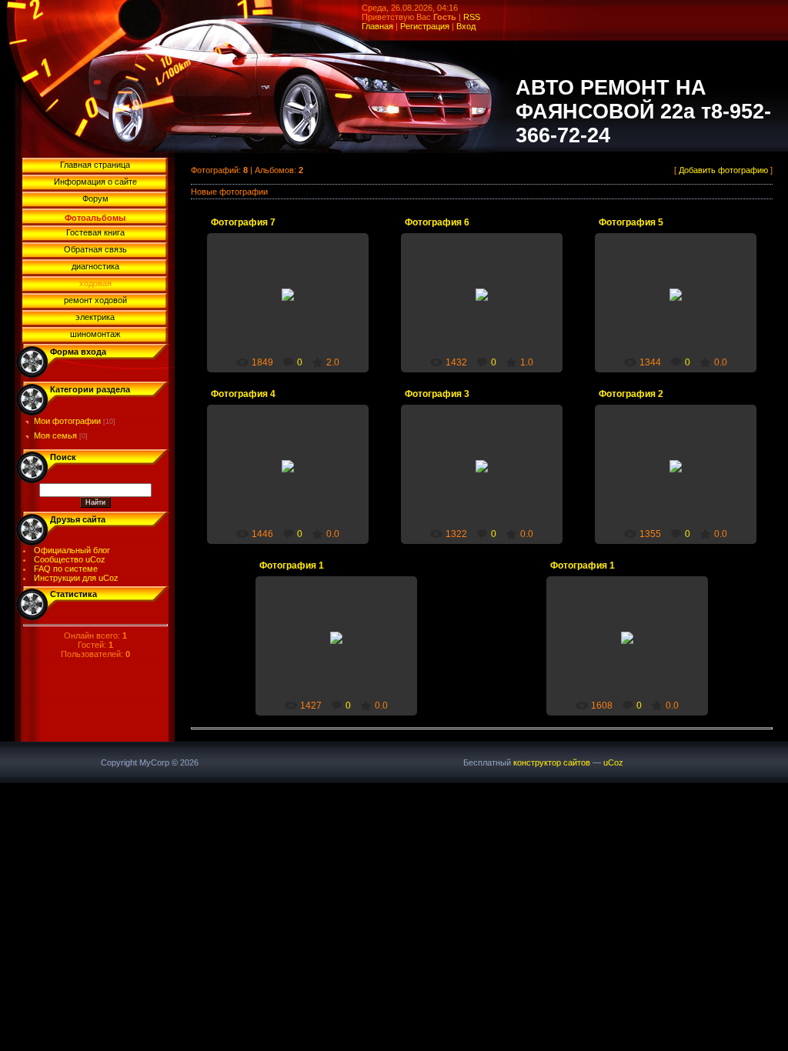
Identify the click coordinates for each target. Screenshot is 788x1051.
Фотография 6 (437, 222)
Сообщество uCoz (69, 559)
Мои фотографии (67, 420)
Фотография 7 (243, 222)
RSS (471, 17)
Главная (377, 26)
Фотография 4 (243, 394)
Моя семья (55, 435)
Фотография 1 (291, 565)
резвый (295, 307)
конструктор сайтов (551, 762)
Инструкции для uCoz (76, 577)
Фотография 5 (631, 222)
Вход (466, 26)
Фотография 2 (631, 394)
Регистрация (424, 26)
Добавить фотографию (723, 170)
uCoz (613, 762)
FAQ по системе (66, 568)
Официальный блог (72, 550)
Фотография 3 (437, 394)
